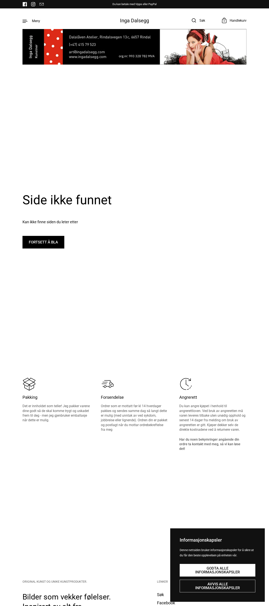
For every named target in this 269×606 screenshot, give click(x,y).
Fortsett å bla (43, 242)
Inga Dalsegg (134, 21)
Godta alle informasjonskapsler (217, 570)
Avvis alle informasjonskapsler (217, 586)
